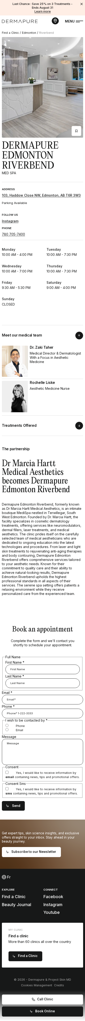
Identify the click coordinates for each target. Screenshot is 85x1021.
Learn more (42, 11)
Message (9, 737)
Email (7, 693)
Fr (8, 877)
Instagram (10, 221)
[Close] (81, 4)
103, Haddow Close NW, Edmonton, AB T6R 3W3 (41, 195)
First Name (14, 662)
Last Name (14, 676)
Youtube (51, 912)
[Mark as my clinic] (76, 131)
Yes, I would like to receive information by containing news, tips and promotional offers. (42, 775)
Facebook (53, 896)
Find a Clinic (10, 32)
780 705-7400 (13, 234)
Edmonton (29, 32)
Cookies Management (36, 985)
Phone (8, 706)
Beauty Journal (16, 904)
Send (16, 806)
